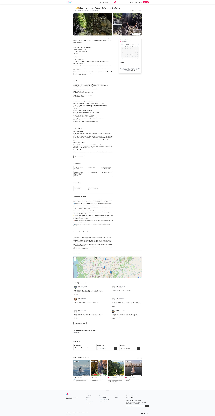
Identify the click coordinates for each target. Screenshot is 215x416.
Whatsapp (78, 347)
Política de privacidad (102, 397)
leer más (76, 294)
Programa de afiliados (89, 401)
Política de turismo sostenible (104, 399)
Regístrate (146, 2)
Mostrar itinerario (79, 156)
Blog (136, 2)
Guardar (139, 10)
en (132, 2)
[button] (111, 273)
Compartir (133, 10)
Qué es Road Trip (89, 395)
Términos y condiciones (103, 401)
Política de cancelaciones (103, 395)
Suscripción (117, 397)
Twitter (90, 347)
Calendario (116, 395)
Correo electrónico (130, 406)
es (130, 2)
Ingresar (140, 2)
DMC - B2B (88, 397)
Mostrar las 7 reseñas (80, 323)
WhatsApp (133, 70)
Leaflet (140, 277)
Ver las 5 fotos (137, 33)
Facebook (84, 347)
